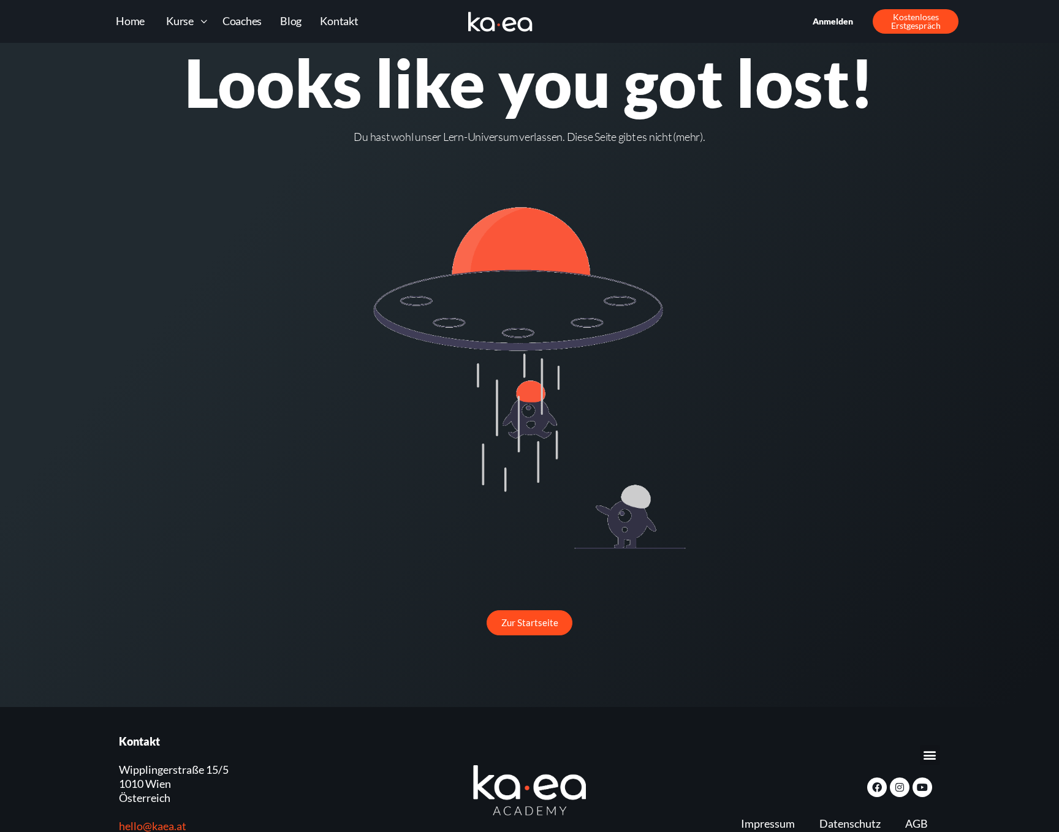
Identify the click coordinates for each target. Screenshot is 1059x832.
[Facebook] (877, 787)
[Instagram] (899, 787)
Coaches (242, 21)
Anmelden (833, 21)
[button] (930, 755)
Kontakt (339, 21)
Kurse (180, 21)
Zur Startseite (529, 622)
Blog (291, 21)
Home (130, 21)
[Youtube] (922, 787)
